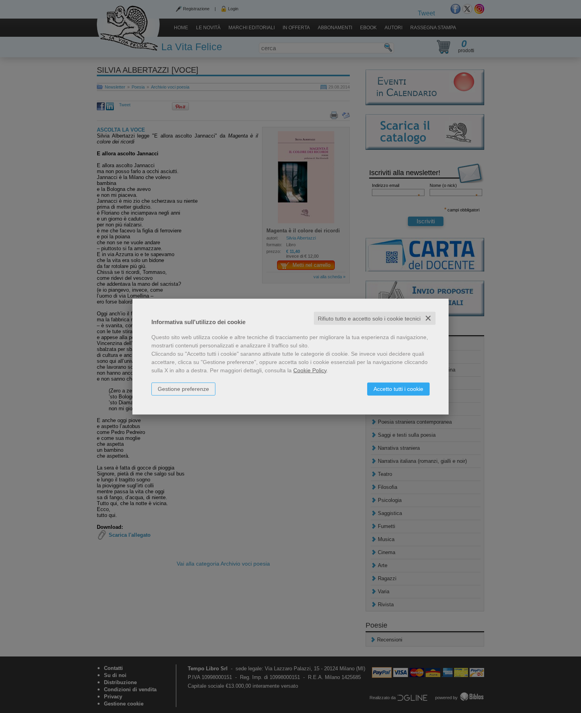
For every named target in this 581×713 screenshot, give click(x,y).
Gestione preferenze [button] (183, 388)
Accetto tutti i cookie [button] (398, 388)
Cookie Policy (309, 370)
